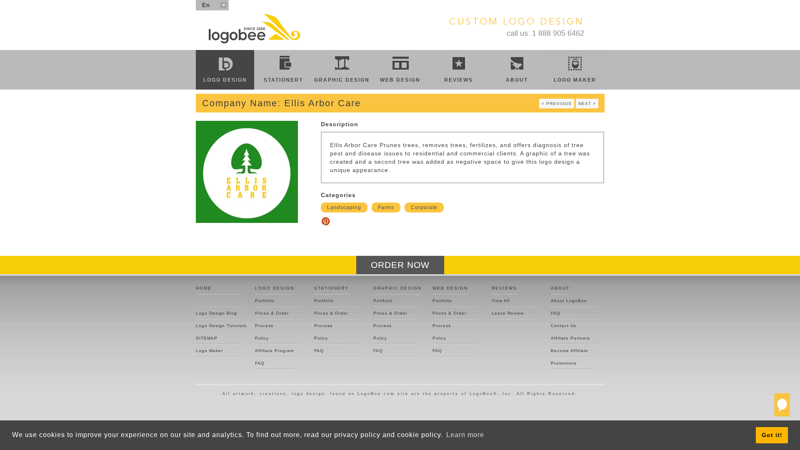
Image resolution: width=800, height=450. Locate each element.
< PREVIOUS (557, 103)
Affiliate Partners (570, 338)
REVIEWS (504, 288)
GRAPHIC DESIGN (397, 288)
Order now (400, 265)
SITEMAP (207, 338)
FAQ (260, 363)
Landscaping (344, 207)
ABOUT (560, 288)
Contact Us (563, 325)
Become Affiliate (569, 350)
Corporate (424, 207)
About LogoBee (569, 300)
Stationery (283, 80)
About (517, 80)
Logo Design (225, 80)
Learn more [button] (465, 434)
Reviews (458, 80)
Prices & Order (272, 313)
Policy (262, 338)
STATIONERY (331, 288)
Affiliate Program (274, 350)
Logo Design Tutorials (218, 325)
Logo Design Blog (216, 313)
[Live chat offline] (782, 408)
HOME (204, 288)
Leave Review (508, 313)
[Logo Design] (254, 28)
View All (501, 300)
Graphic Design (342, 80)
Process (264, 325)
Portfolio (265, 300)
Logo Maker (575, 80)
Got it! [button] (772, 435)
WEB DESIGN (450, 288)
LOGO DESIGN (274, 288)
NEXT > (587, 103)
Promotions (564, 363)
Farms (386, 207)
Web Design (400, 80)
